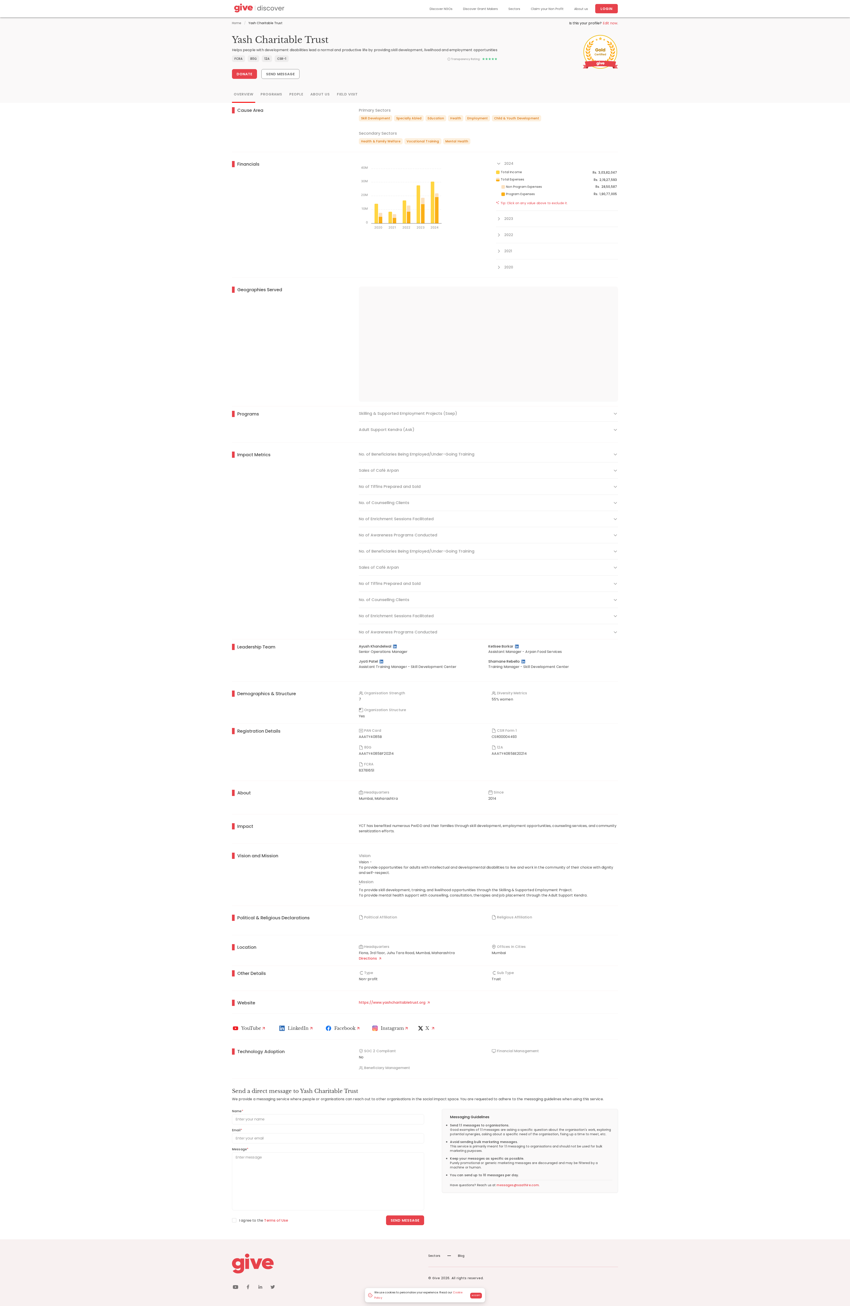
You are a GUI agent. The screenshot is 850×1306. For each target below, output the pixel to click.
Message (240, 1149)
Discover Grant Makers (480, 9)
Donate (244, 74)
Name (237, 1111)
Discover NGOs (441, 9)
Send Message (280, 74)
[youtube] (235, 1287)
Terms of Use (276, 1220)
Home (236, 23)
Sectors (514, 9)
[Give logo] (327, 1263)
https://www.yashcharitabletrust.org (392, 1002)
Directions (368, 958)
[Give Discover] (258, 9)
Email (237, 1130)
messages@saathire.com (517, 1185)
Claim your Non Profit (547, 9)
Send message (405, 1220)
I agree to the (263, 1220)
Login (606, 8)
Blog (461, 1256)
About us (581, 9)
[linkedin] (260, 1287)
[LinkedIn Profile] (395, 646)
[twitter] (272, 1287)
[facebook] (247, 1287)
